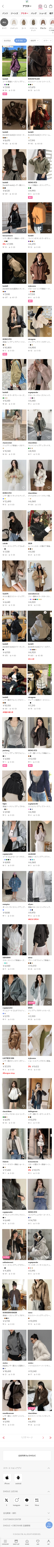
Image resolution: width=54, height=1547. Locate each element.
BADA (30, 1008)
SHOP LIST (16, 1544)
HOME (27, 1544)
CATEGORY (5, 1544)
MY (49, 1544)
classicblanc (32, 443)
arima (30, 958)
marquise (6, 904)
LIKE (38, 1544)
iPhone (7, 1483)
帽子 (51, 13)
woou (30, 1313)
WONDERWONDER (10, 1313)
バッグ (33, 13)
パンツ (5, 13)
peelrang (6, 750)
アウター (24, 13)
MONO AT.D (32, 183)
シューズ (43, 13)
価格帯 (33, 40)
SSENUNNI (6, 958)
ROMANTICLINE (34, 79)
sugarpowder (33, 392)
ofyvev (30, 904)
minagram (32, 339)
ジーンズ (14, 13)
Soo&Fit (5, 594)
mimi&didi (32, 854)
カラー (46, 40)
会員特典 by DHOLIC (27, 1455)
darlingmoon (32, 1111)
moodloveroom (8, 1413)
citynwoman (7, 443)
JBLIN (30, 543)
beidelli (5, 79)
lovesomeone (8, 236)
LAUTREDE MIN (8, 1058)
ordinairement (8, 1262)
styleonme (32, 286)
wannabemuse (33, 594)
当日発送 (7, 40)
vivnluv (5, 1363)
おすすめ (19, 40)
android (18, 1483)
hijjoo (5, 804)
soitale (5, 543)
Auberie (5, 1162)
